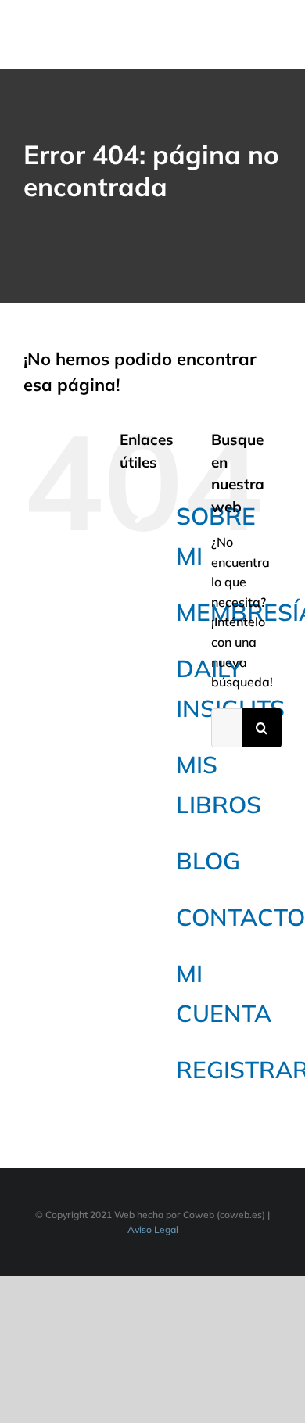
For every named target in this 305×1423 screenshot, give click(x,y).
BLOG (208, 861)
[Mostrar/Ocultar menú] (271, 34)
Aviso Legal (152, 1229)
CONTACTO (240, 917)
